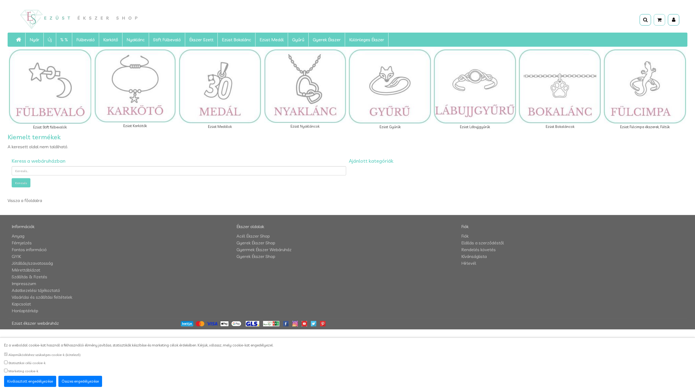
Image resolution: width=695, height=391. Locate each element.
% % (64, 39)
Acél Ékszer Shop (253, 236)
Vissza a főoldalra (25, 200)
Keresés (21, 183)
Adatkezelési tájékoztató (36, 290)
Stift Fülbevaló (167, 39)
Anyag (18, 236)
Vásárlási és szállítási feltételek (42, 297)
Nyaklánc (136, 39)
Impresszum (24, 283)
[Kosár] (659, 20)
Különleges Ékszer (366, 39)
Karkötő (110, 39)
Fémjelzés (22, 242)
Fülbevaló (85, 39)
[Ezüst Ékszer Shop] (125, 19)
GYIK (16, 256)
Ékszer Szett (201, 39)
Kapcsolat (21, 304)
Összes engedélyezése (80, 381)
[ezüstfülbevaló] (295, 323)
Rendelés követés (478, 249)
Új (50, 39)
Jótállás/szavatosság (32, 263)
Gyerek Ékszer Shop (255, 242)
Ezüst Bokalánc (236, 39)
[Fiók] (673, 20)
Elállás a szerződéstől (482, 242)
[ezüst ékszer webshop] (19, 39)
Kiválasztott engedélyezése (30, 381)
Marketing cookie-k (23, 371)
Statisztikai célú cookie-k (27, 363)
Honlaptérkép (25, 310)
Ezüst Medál (272, 39)
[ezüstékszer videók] (304, 323)
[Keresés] (645, 20)
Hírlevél (468, 263)
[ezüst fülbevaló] (313, 323)
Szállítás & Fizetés (29, 276)
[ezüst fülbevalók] (286, 323)
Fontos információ (29, 249)
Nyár (34, 39)
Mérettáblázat (26, 270)
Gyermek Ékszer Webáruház (264, 249)
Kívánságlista (474, 256)
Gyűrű (298, 39)
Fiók (465, 236)
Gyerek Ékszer (327, 39)
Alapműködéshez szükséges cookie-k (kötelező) (44, 355)
